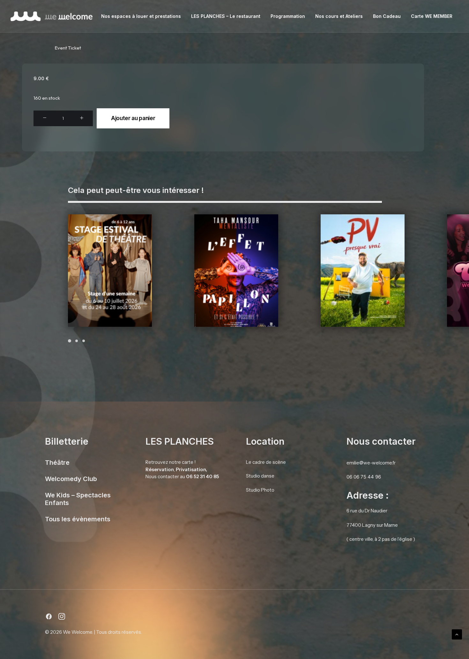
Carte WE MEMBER (431, 16)
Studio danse (260, 475)
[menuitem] (141, 16)
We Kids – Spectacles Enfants (78, 499)
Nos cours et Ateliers (339, 16)
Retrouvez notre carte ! (170, 462)
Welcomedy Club (71, 479)
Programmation (288, 16)
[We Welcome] (52, 16)
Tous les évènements (77, 519)
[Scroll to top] (457, 634)
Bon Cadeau (387, 16)
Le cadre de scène (266, 462)
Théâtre (57, 462)
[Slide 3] (83, 340)
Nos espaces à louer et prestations (141, 16)
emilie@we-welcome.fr (371, 463)
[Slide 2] (76, 340)
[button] (44, 118)
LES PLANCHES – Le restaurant (225, 16)
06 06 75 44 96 (363, 477)
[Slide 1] (70, 340)
